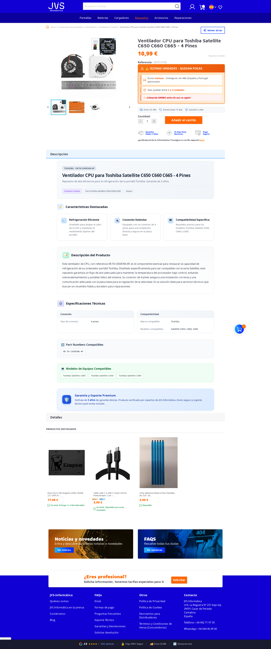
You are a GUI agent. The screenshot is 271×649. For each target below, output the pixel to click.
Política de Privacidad (152, 601)
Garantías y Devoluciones (110, 626)
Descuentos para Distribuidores (149, 615)
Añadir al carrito (183, 120)
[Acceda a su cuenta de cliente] (192, 8)
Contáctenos (57, 613)
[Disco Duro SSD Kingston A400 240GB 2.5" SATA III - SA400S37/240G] (84, 482)
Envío (98, 601)
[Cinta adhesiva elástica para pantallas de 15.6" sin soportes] (176, 482)
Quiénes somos (59, 601)
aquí (202, 140)
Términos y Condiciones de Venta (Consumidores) (155, 625)
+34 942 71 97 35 (205, 622)
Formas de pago (104, 607)
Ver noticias (64, 550)
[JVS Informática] (56, 10)
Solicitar (179, 580)
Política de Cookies (150, 607)
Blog (52, 620)
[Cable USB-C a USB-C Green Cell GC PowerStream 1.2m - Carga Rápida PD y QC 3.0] (130, 482)
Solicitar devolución (107, 632)
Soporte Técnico (104, 620)
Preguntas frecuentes (108, 613)
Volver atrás (214, 30)
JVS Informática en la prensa (67, 607)
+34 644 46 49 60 (207, 628)
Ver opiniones (154, 550)
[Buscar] (177, 6)
